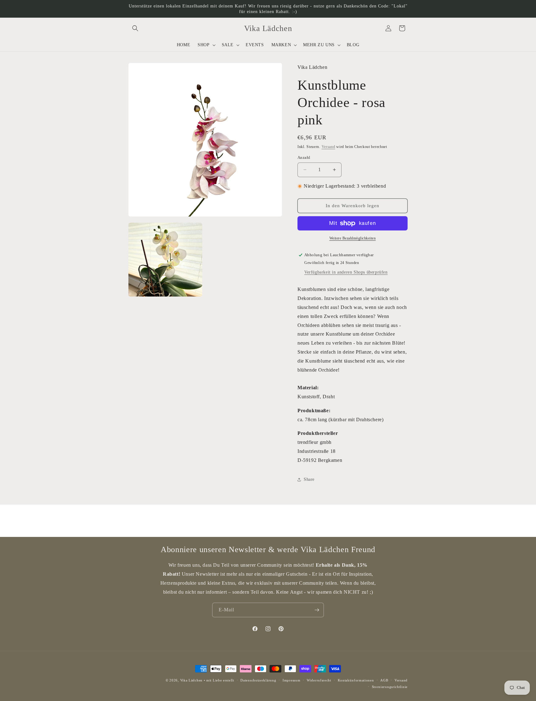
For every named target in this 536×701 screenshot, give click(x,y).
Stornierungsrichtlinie (390, 687)
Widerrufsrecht (319, 680)
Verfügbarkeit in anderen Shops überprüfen (346, 272)
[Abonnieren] (317, 610)
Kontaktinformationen (356, 680)
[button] (135, 28)
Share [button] (309, 479)
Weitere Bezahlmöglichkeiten (352, 238)
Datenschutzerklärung (258, 680)
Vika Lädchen (191, 680)
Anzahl (303, 157)
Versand (328, 147)
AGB (384, 680)
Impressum (291, 680)
